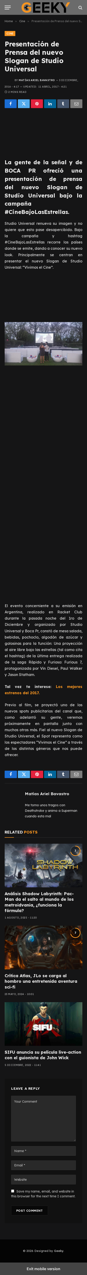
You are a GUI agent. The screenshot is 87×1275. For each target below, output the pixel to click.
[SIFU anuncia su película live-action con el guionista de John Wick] (43, 1024)
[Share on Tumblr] (63, 103)
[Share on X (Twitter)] (24, 103)
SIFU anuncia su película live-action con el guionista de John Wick (43, 1055)
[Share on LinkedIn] (50, 103)
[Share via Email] (76, 103)
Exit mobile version (43, 1268)
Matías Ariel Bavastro (37, 80)
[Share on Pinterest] (37, 103)
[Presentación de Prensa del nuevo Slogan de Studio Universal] (43, 132)
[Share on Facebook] (11, 103)
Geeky (58, 1251)
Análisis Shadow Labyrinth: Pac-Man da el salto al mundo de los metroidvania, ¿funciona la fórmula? (39, 902)
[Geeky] (46, 7)
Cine (9, 33)
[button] (8, 7)
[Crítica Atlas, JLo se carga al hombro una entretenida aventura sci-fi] (43, 947)
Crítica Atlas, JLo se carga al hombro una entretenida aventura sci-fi (41, 981)
